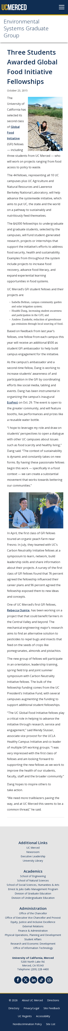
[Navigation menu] (61, 7)
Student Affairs (33, 939)
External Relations (33, 926)
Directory (13, 1008)
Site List (50, 1024)
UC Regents (25, 1016)
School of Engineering (33, 876)
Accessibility (43, 1016)
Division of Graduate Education (33, 893)
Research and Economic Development (33, 943)
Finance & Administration (33, 930)
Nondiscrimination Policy (27, 1024)
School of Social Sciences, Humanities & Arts (33, 884)
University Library (33, 860)
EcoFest (12, 402)
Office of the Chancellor (33, 913)
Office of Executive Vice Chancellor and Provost (33, 917)
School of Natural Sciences (33, 880)
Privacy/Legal (31, 1008)
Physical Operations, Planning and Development (33, 935)
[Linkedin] (33, 980)
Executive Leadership (33, 856)
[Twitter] (26, 979)
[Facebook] (18, 980)
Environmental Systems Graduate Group (26, 29)
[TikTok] (41, 979)
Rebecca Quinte (18, 610)
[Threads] (49, 979)
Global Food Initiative (13, 132)
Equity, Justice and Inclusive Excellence (33, 922)
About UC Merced (32, 1000)
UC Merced (33, 847)
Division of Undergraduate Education (33, 897)
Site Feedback (52, 1008)
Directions (53, 1000)
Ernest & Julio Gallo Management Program (33, 889)
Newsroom (33, 852)
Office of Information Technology (33, 948)
